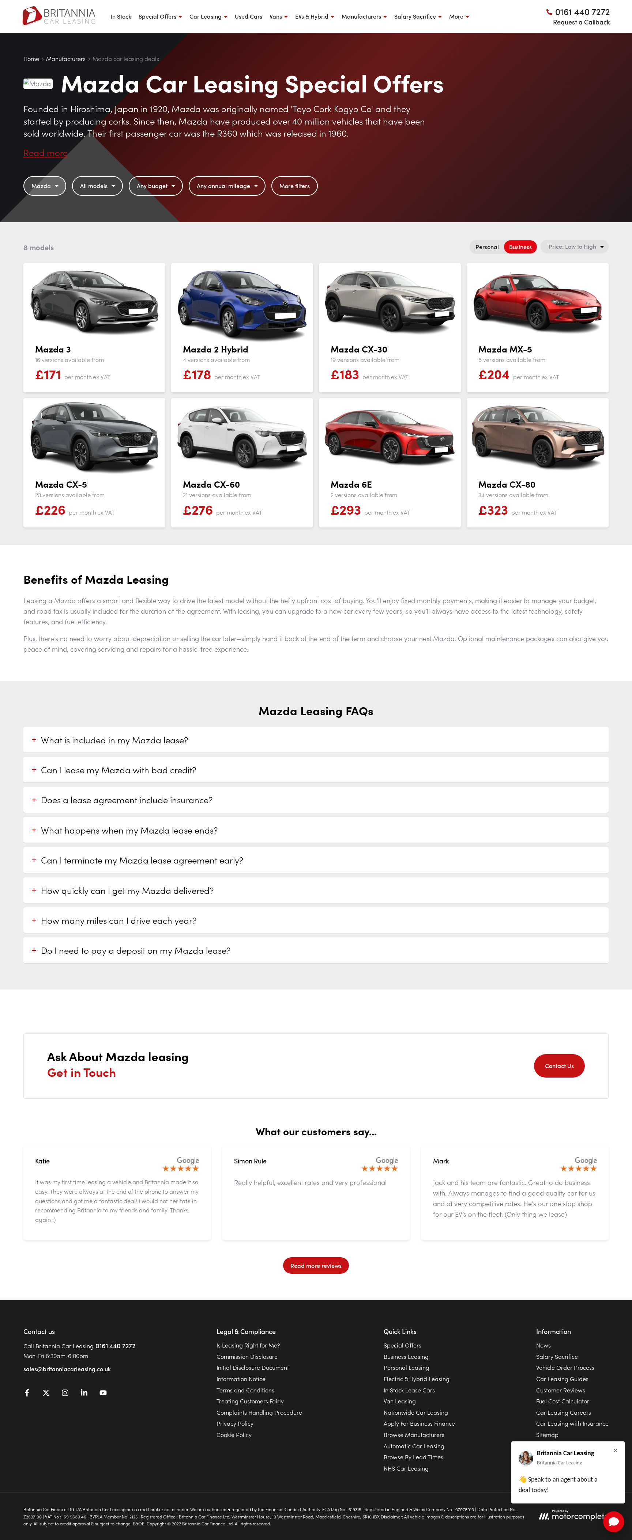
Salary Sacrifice (557, 1356)
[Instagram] (65, 1394)
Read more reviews (316, 1265)
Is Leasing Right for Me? (248, 1345)
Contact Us (559, 1065)
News (543, 1345)
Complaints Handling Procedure (259, 1412)
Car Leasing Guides (562, 1379)
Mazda (41, 186)
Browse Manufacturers (414, 1434)
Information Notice (241, 1379)
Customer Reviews (560, 1390)
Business (520, 247)
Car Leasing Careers (563, 1412)
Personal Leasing (406, 1367)
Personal (487, 247)
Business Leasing (406, 1356)
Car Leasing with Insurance (572, 1423)
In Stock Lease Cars (409, 1390)
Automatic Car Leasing (414, 1446)
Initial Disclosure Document (253, 1367)
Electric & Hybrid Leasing (416, 1379)
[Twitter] (46, 1394)
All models (94, 186)
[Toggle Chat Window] (614, 1522)
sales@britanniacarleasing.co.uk (67, 1369)
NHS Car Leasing (406, 1468)
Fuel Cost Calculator (562, 1401)
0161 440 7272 (115, 1345)
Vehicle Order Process (565, 1367)
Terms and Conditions (245, 1390)
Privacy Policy (235, 1423)
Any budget (152, 186)
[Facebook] (27, 1394)
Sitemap (547, 1434)
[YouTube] (103, 1394)
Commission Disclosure (247, 1356)
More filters (294, 186)
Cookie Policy (234, 1434)
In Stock (120, 16)
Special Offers (402, 1345)
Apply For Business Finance (419, 1423)
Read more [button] (45, 152)
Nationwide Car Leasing (416, 1412)
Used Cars (248, 16)
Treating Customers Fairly (250, 1401)
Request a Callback (581, 21)
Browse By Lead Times (413, 1457)
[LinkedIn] (84, 1394)
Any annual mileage (223, 186)
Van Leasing (400, 1401)
